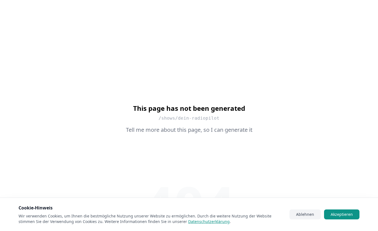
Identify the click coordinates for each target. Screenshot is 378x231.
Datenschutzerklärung (209, 221)
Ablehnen (305, 214)
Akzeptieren (342, 214)
